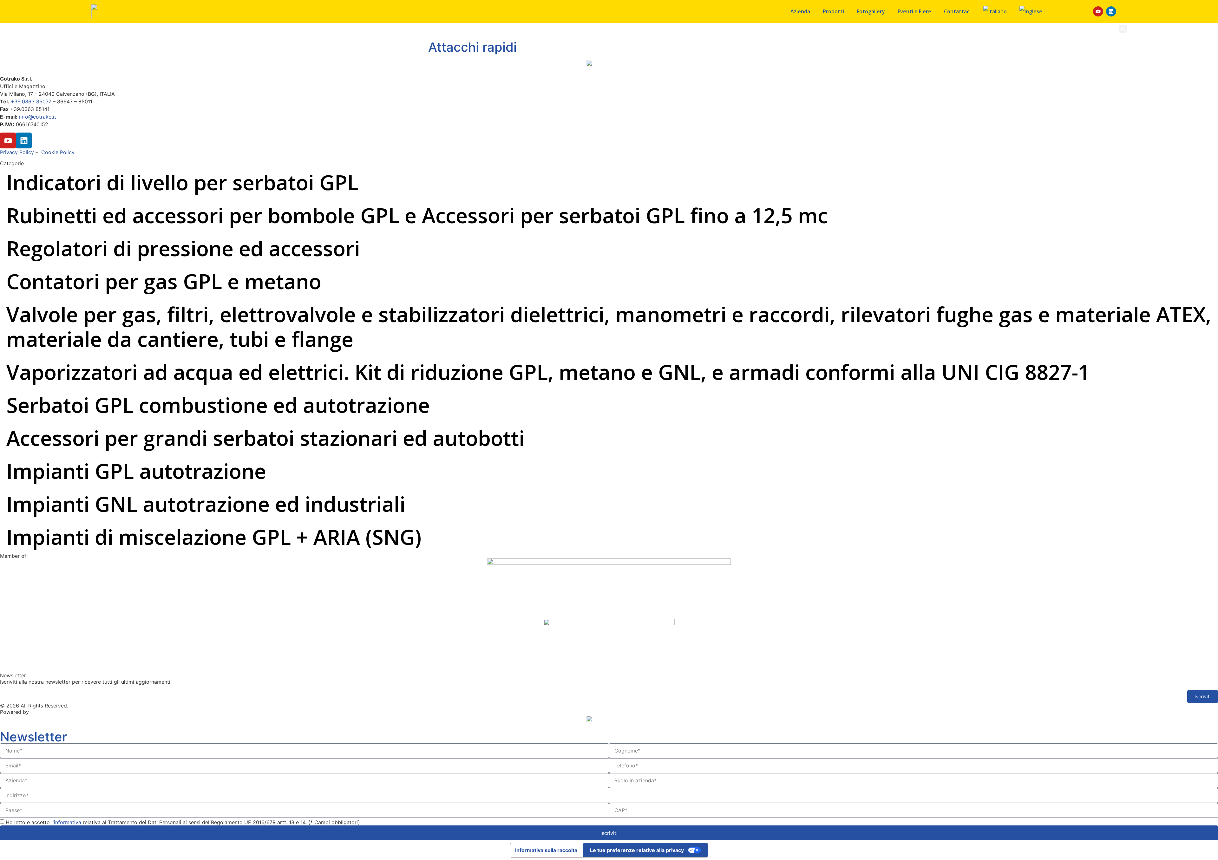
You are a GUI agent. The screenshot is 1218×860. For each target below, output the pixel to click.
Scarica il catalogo (1041, 28)
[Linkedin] (1111, 11)
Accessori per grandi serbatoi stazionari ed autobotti (265, 438)
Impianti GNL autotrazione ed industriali (205, 504)
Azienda (800, 11)
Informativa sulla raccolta (546, 850)
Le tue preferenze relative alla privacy (637, 850)
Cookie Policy (58, 152)
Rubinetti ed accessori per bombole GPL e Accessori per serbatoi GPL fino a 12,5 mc (417, 215)
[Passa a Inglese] (1031, 11)
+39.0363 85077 (31, 101)
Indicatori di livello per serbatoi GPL (182, 182)
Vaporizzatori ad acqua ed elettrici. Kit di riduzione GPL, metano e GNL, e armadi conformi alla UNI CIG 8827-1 (548, 372)
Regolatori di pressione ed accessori (183, 248)
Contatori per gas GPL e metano (163, 281)
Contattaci (957, 11)
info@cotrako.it (37, 117)
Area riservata (1085, 28)
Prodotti (833, 11)
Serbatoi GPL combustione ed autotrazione (218, 405)
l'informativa (67, 822)
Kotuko (38, 712)
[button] (1123, 29)
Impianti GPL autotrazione (136, 471)
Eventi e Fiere (914, 11)
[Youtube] (1098, 11)
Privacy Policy (17, 152)
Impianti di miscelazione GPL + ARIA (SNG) (214, 537)
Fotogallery (871, 11)
